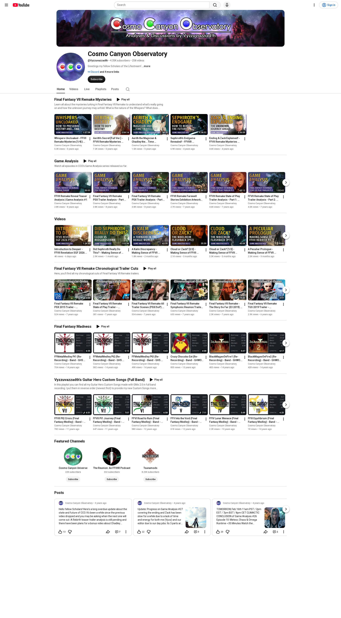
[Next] (285, 182)
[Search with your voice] (227, 5)
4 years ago (179, 503)
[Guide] (6, 5)
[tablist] (170, 89)
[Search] (215, 5)
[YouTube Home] (21, 5)
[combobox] (163, 5)
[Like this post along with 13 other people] (60, 532)
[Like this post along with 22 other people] (139, 532)
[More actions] (89, 138)
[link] (93, 518)
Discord (94, 71)
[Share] (108, 531)
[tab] (60, 89)
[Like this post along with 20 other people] (218, 532)
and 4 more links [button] (109, 71)
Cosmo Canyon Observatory (68, 145)
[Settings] (314, 5)
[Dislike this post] (70, 532)
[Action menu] (125, 531)
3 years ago (100, 503)
